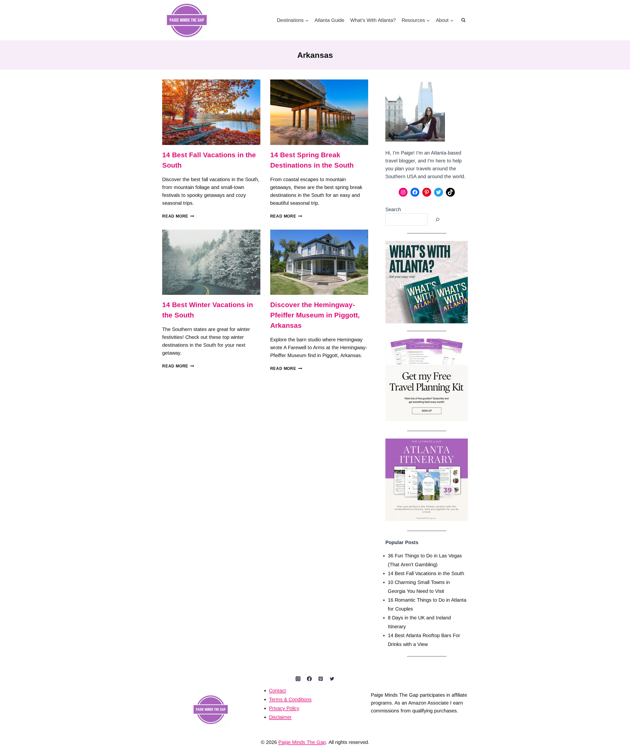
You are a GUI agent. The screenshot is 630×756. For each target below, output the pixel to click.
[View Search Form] (463, 20)
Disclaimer (280, 717)
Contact (277, 690)
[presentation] (211, 112)
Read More (178, 216)
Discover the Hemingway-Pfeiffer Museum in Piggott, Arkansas (315, 315)
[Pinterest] (321, 679)
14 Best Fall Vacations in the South (426, 573)
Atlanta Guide (329, 20)
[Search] (437, 219)
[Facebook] (309, 679)
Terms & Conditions (290, 699)
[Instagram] (298, 679)
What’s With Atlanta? (373, 20)
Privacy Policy (284, 708)
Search (393, 209)
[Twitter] (332, 679)
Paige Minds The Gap (302, 742)
